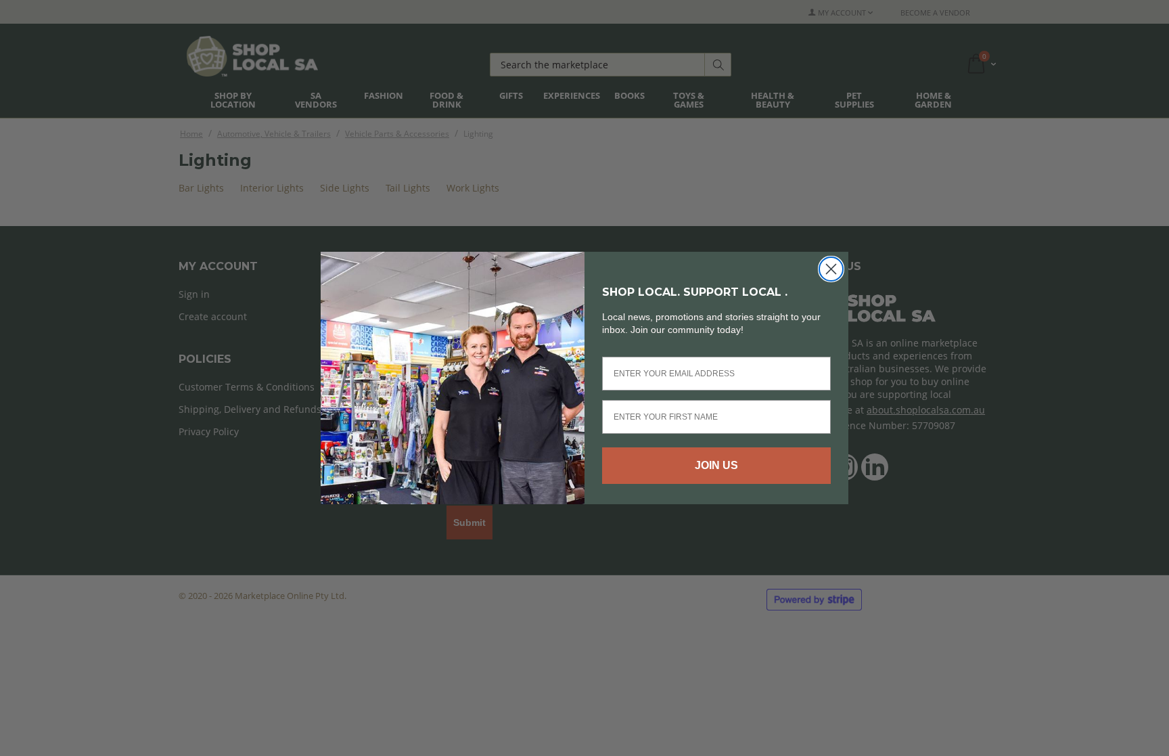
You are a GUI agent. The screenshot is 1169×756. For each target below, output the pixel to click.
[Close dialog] (831, 269)
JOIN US (716, 465)
